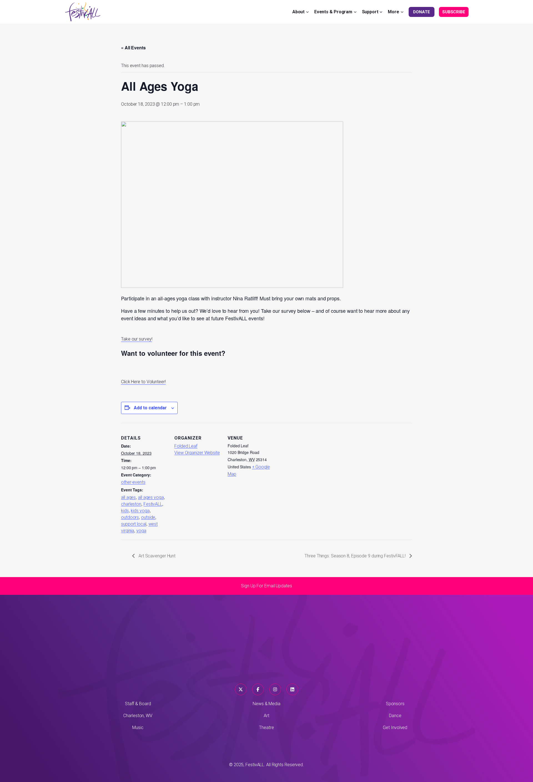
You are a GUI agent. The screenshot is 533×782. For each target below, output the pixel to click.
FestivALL (153, 504)
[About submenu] (307, 11)
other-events (133, 482)
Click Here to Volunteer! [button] (143, 381)
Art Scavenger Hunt (156, 555)
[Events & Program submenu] (355, 11)
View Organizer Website (197, 452)
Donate (421, 11)
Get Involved (395, 727)
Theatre (266, 727)
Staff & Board (138, 703)
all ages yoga (151, 497)
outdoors (130, 517)
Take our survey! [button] (136, 339)
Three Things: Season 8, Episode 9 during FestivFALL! (356, 555)
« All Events (133, 47)
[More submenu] (402, 11)
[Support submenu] (381, 11)
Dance (395, 715)
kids (125, 510)
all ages (128, 497)
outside (148, 517)
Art (266, 715)
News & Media (266, 703)
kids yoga (140, 510)
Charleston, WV (137, 715)
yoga (141, 530)
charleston (131, 504)
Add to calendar (150, 407)
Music (138, 727)
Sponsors (395, 703)
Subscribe (453, 11)
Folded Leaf (185, 446)
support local (133, 524)
